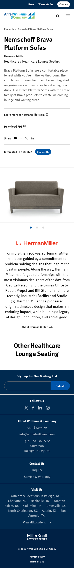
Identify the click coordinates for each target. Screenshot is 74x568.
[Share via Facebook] (21, 138)
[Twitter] (26, 408)
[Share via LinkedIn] (32, 138)
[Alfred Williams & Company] (19, 16)
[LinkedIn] (40, 408)
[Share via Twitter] (26, 138)
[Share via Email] (15, 138)
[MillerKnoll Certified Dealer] (37, 537)
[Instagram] (48, 408)
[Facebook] (33, 408)
